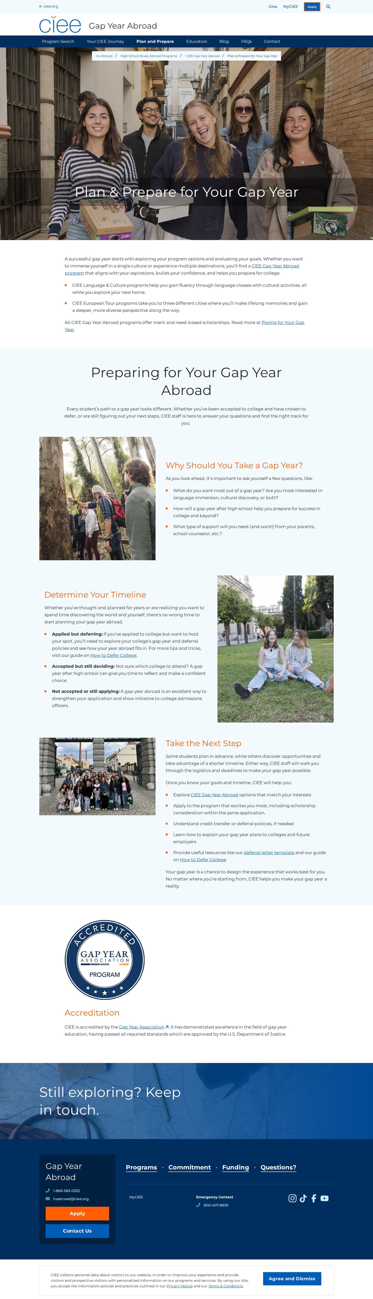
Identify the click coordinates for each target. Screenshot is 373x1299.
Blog (224, 41)
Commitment (189, 1167)
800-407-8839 (216, 1205)
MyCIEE (290, 6)
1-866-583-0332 (66, 1190)
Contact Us (77, 1231)
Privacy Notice (180, 1286)
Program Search (58, 41)
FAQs (246, 41)
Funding (235, 1167)
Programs (141, 1167)
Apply (312, 7)
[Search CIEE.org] (328, 7)
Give (273, 6)
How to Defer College (113, 655)
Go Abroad (104, 56)
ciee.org (50, 6)
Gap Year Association (141, 1027)
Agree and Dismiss (292, 1279)
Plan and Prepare (155, 41)
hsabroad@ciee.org (71, 1199)
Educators (196, 41)
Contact (272, 41)
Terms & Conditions (225, 1286)
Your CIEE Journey (105, 41)
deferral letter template (269, 852)
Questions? (278, 1167)
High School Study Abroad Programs (149, 56)
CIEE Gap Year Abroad (202, 56)
